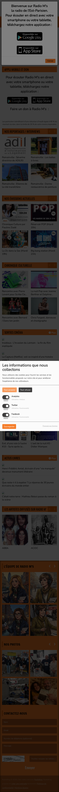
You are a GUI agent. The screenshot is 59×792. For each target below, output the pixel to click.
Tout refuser (25, 390)
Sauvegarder (9, 426)
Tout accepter (9, 390)
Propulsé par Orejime (50, 426)
